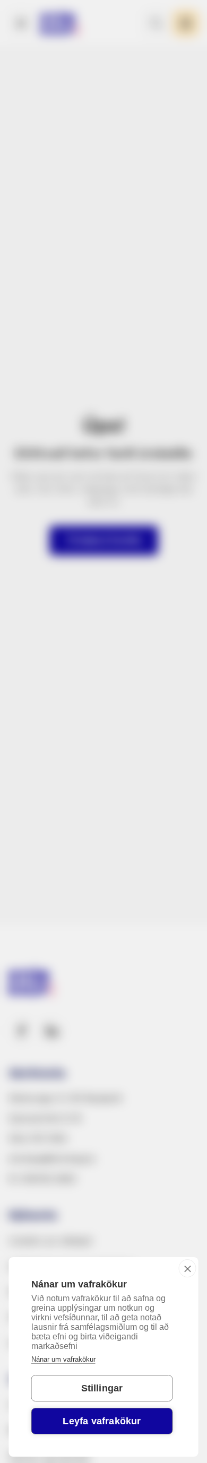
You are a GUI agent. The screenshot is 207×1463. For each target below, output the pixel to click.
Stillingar (102, 1388)
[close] (187, 1268)
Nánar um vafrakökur (63, 1359)
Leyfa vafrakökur (102, 1421)
